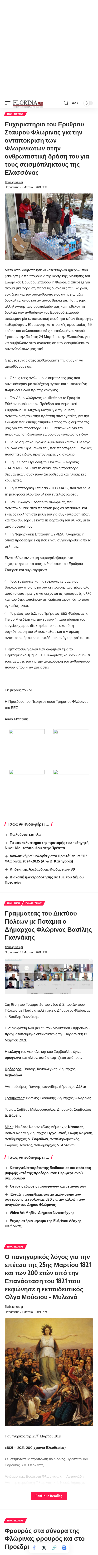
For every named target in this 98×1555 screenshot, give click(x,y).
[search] (66, 103)
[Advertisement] (49, 49)
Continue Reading (49, 1496)
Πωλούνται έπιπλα (25, 834)
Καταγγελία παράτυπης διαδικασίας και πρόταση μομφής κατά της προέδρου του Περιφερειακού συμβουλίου (48, 1172)
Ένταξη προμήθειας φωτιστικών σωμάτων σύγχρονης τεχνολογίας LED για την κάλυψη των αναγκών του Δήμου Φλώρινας (45, 1199)
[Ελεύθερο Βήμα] (28, 103)
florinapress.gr (14, 182)
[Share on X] (44, 1548)
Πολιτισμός (15, 114)
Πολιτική (13, 903)
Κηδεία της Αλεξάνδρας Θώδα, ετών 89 (42, 869)
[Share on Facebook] (34, 1548)
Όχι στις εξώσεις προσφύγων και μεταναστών (48, 1186)
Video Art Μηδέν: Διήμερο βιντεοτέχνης (42, 1212)
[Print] (64, 1548)
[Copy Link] (54, 1548)
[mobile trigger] (9, 103)
